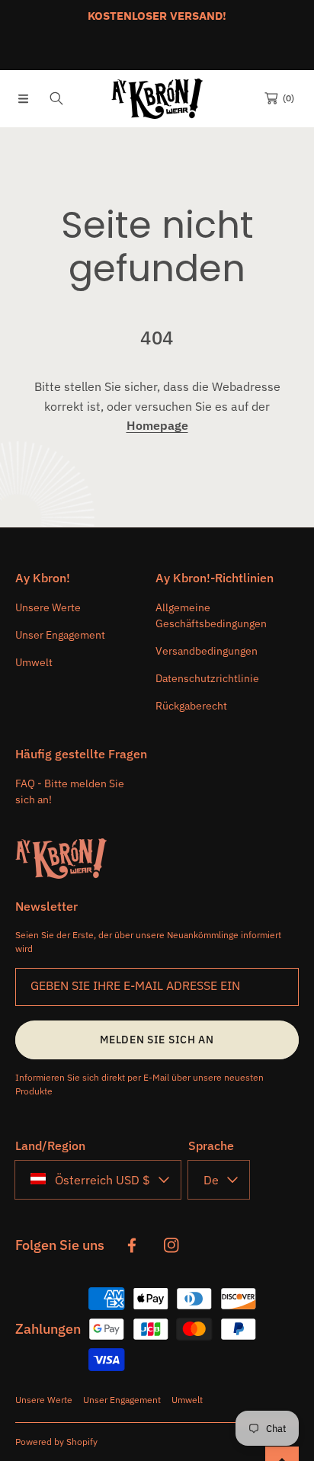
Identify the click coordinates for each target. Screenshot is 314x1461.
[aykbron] (157, 98)
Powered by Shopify (56, 1441)
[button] (23, 98)
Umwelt (187, 1399)
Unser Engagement (122, 1399)
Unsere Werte (43, 1399)
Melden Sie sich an (157, 1039)
